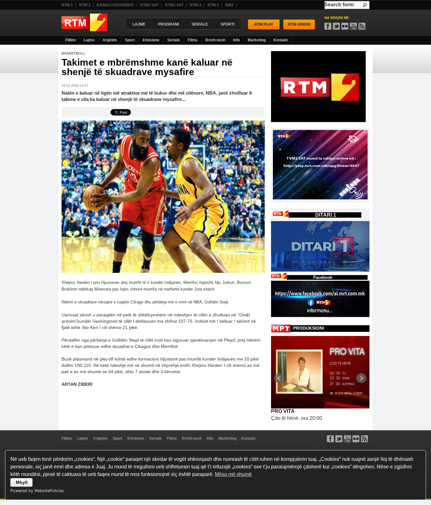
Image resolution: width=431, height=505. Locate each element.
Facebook (327, 26)
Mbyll (21, 482)
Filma (193, 40)
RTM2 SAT (174, 5)
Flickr (344, 26)
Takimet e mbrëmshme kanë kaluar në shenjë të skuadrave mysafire (147, 67)
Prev (279, 378)
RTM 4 (195, 5)
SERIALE (200, 24)
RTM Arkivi (299, 24)
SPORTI (227, 24)
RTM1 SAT (149, 5)
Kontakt (281, 40)
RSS (361, 26)
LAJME (139, 24)
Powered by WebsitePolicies (37, 490)
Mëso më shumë (233, 474)
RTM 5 (213, 5)
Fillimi (70, 40)
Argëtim (110, 40)
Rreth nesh (215, 40)
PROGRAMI (168, 24)
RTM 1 (67, 5)
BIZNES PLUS (288, 411)
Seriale (173, 40)
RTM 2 (85, 5)
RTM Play (263, 24)
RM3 (229, 5)
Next (361, 378)
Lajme (89, 40)
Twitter (338, 438)
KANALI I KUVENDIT (115, 5)
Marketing (257, 40)
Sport (130, 40)
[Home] (84, 29)
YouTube (353, 26)
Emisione (151, 40)
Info (236, 40)
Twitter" (336, 26)
